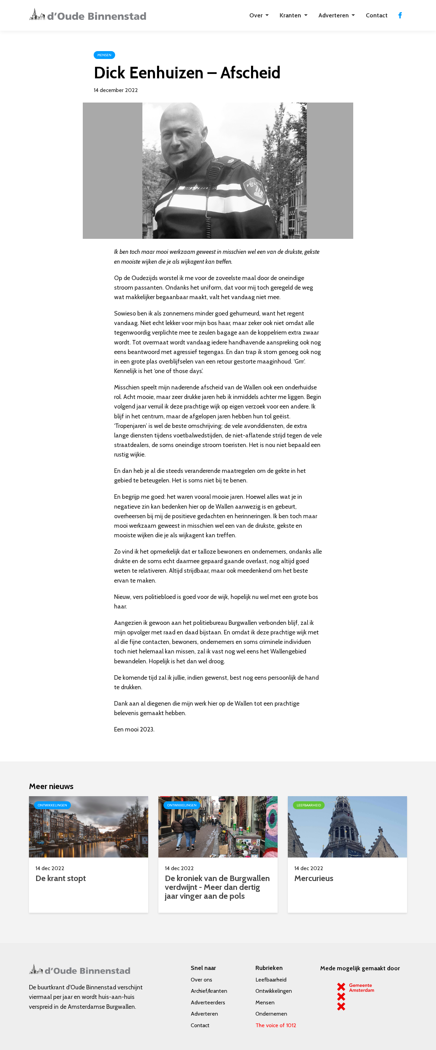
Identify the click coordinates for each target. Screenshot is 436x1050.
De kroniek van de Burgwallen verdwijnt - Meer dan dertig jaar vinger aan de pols (217, 887)
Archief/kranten (209, 991)
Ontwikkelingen (273, 991)
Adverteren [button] (334, 15)
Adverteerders (208, 1002)
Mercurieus (313, 878)
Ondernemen (271, 1013)
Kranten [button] (291, 15)
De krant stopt (60, 878)
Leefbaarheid (270, 979)
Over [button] (256, 15)
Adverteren (204, 1013)
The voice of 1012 (275, 1025)
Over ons (201, 979)
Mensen (265, 1002)
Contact (377, 15)
